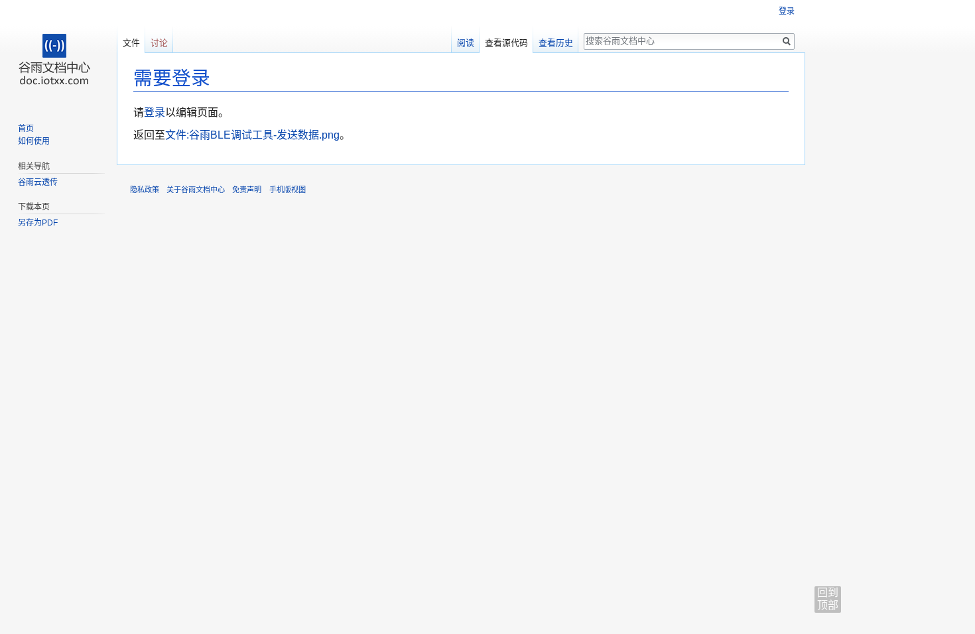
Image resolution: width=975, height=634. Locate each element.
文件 (131, 43)
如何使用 (34, 141)
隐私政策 (144, 190)
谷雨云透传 (38, 182)
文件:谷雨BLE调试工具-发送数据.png (252, 135)
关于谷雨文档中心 (195, 190)
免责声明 (246, 190)
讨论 (159, 43)
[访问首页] (58, 53)
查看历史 (556, 43)
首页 (26, 128)
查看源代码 (506, 43)
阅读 (465, 43)
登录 (154, 112)
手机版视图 (287, 190)
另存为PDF (38, 222)
